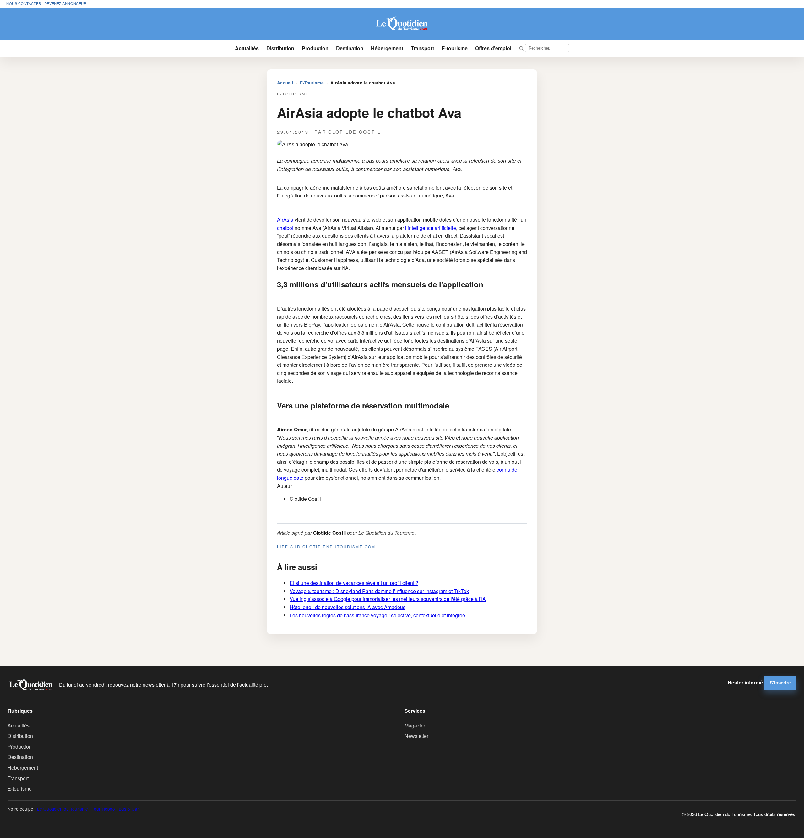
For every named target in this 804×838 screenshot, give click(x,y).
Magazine (415, 725)
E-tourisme (455, 48)
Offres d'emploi (493, 48)
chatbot (285, 227)
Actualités (247, 48)
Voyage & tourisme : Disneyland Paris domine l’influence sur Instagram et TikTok (379, 591)
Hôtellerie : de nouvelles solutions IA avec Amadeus (347, 607)
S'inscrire (780, 682)
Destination (349, 48)
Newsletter (416, 735)
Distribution (280, 48)
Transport (422, 48)
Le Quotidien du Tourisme (62, 809)
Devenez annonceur (65, 3)
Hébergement (387, 48)
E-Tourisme (312, 83)
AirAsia (285, 219)
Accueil (285, 83)
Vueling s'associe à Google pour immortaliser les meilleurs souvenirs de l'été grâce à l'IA (388, 599)
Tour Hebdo (103, 809)
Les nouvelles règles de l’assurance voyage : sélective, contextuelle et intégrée (377, 615)
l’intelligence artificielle (430, 227)
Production (315, 48)
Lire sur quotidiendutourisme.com (326, 546)
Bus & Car (129, 809)
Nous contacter (23, 3)
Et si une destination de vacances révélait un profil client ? (354, 583)
